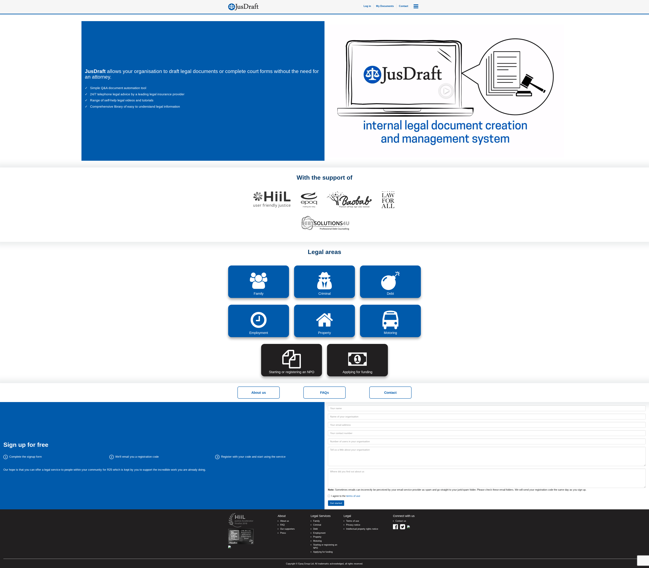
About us (258, 392)
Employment (319, 533)
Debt (315, 529)
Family (316, 521)
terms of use (353, 495)
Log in (367, 6)
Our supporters (287, 529)
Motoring (317, 541)
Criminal (317, 525)
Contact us (400, 521)
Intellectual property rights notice (362, 529)
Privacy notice (353, 525)
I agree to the (345, 495)
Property (317, 537)
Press (283, 533)
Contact (403, 6)
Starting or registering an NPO (325, 546)
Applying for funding (323, 552)
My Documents (385, 6)
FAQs (324, 392)
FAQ (282, 525)
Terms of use (352, 521)
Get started (336, 503)
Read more (93, 113)
